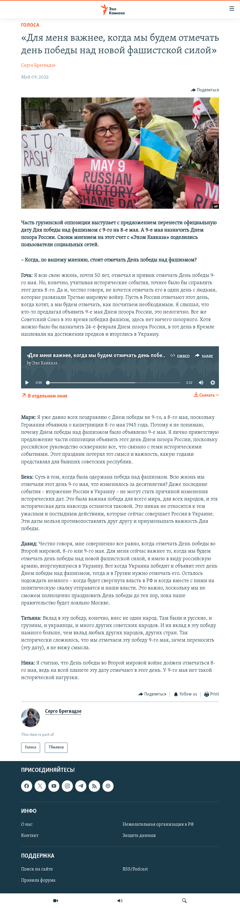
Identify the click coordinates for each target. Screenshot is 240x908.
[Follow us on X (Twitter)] (40, 785)
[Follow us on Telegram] (80, 785)
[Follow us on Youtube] (53, 785)
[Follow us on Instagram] (67, 785)
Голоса (30, 25)
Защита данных (139, 835)
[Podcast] (108, 785)
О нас (26, 824)
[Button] (205, 90)
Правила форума (38, 880)
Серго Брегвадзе (38, 65)
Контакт (29, 835)
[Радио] (120, 900)
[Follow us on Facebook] (26, 785)
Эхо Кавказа (45, 363)
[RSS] (94, 785)
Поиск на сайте (37, 869)
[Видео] (55, 900)
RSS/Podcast (135, 869)
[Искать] (184, 900)
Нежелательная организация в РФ (158, 824)
